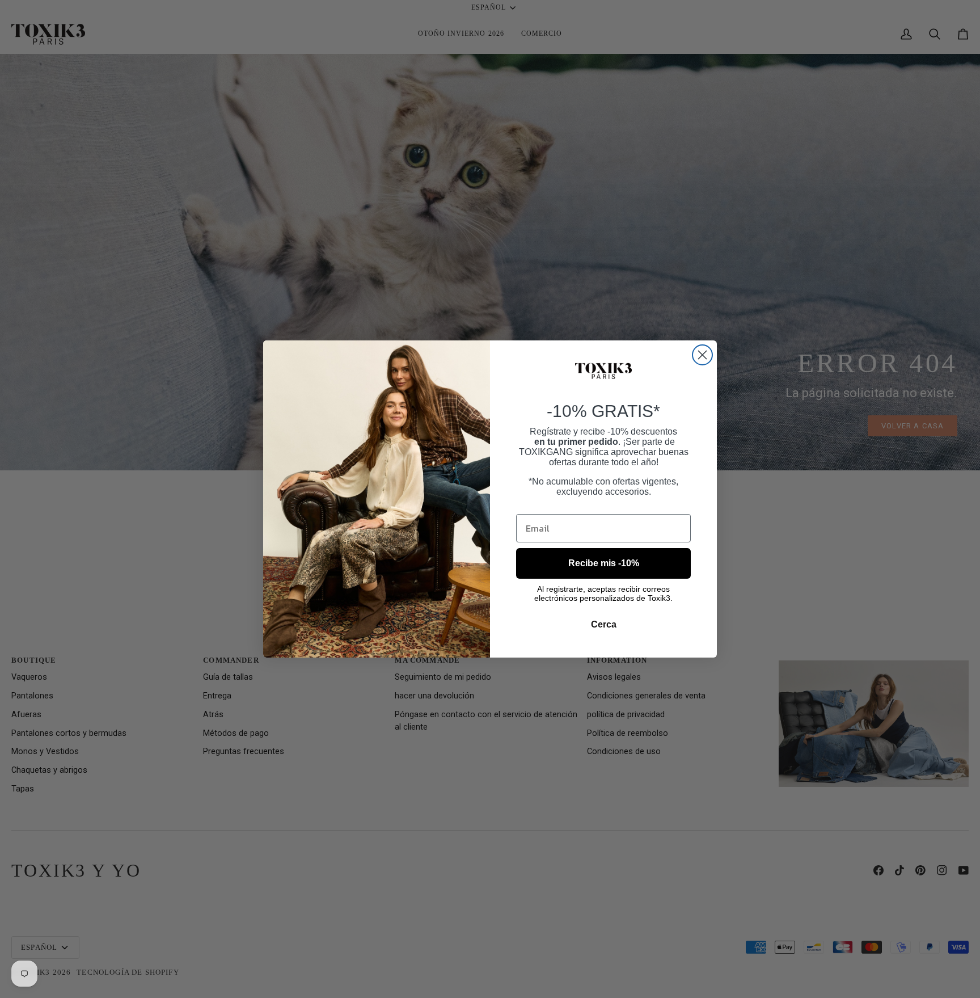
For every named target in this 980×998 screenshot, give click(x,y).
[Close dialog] (702, 355)
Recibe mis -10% (603, 563)
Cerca (603, 624)
